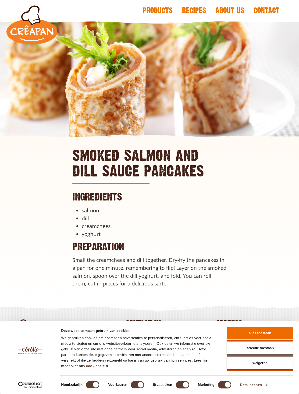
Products (158, 10)
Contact (266, 10)
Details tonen (251, 385)
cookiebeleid (97, 366)
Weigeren (260, 363)
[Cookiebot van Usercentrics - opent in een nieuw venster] (30, 384)
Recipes (194, 10)
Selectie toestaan (260, 348)
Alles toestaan (260, 333)
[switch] (137, 384)
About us (229, 10)
